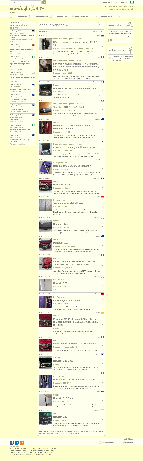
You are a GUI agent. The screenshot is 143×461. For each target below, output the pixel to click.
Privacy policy (47, 454)
